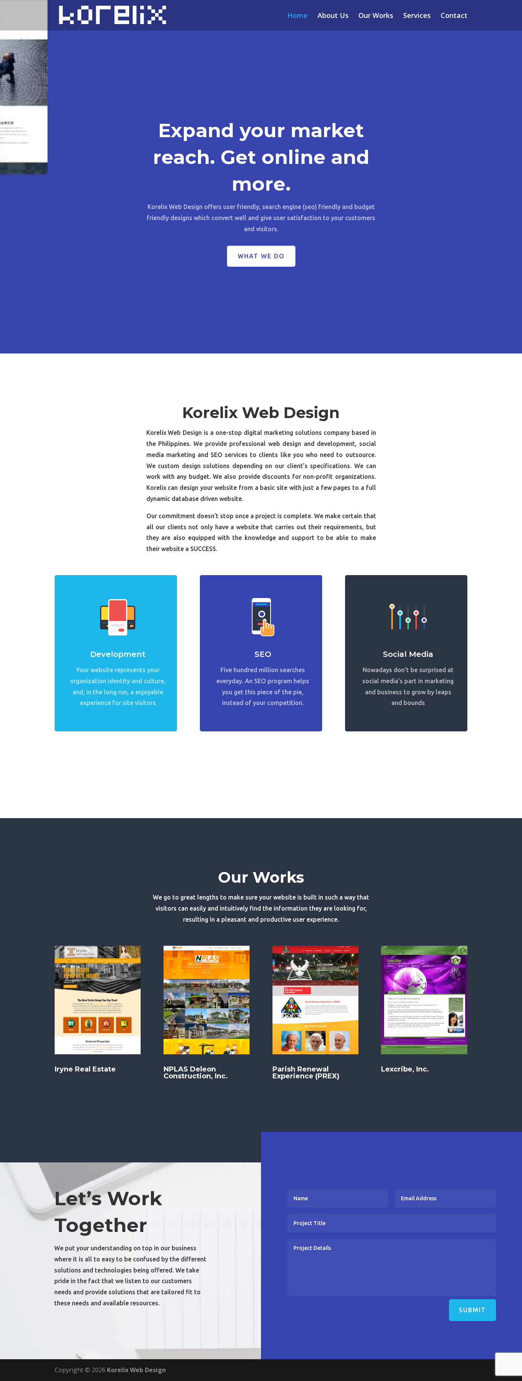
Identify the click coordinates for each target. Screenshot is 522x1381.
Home (297, 16)
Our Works (375, 16)
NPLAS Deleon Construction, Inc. (196, 1072)
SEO (263, 654)
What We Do (261, 256)
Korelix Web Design (136, 1370)
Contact (454, 16)
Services (417, 16)
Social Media (408, 654)
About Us (333, 16)
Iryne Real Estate (85, 1069)
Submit (472, 1309)
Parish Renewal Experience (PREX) (305, 1072)
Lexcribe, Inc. (405, 1069)
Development (118, 654)
